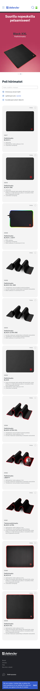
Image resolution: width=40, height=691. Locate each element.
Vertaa (31, 107)
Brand (4, 660)
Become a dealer (7, 667)
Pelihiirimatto (8, 139)
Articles (4, 662)
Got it (35, 685)
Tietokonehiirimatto (11, 524)
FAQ (3, 665)
